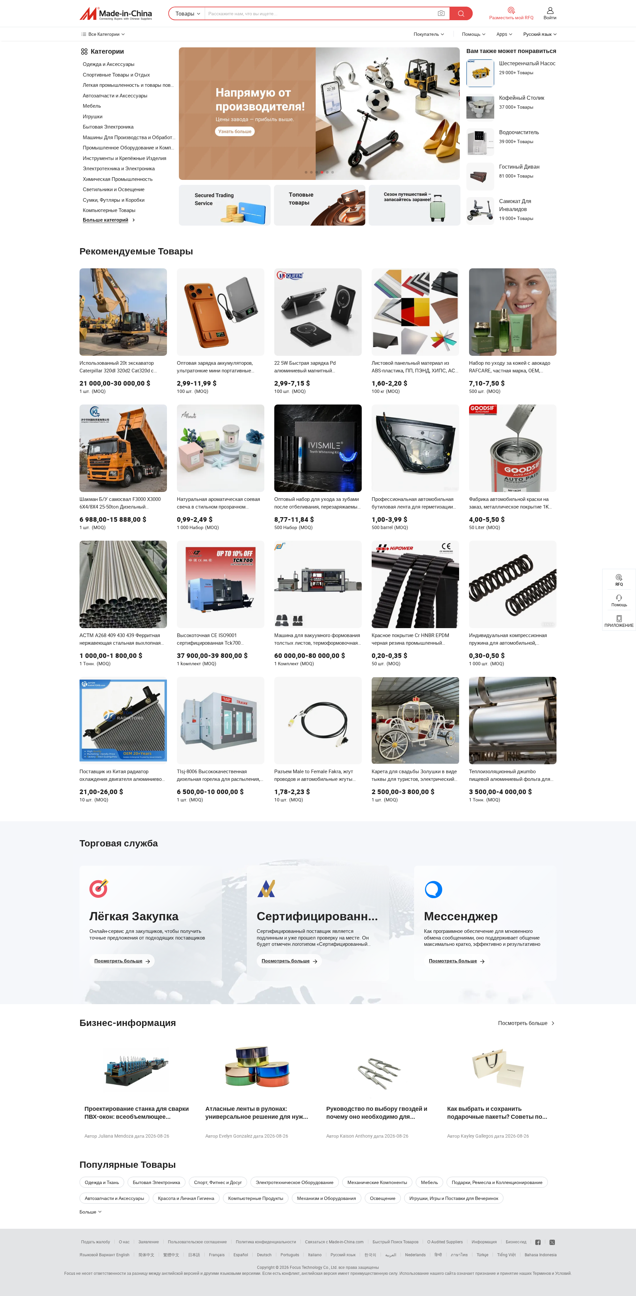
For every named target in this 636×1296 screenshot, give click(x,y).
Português (290, 1254)
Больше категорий (105, 220)
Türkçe (482, 1254)
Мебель (92, 105)
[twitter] (552, 1241)
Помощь (471, 34)
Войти (550, 17)
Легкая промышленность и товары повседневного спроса (129, 84)
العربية (390, 1254)
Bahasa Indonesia (541, 1254)
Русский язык (343, 1254)
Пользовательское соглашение (197, 1241)
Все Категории (104, 34)
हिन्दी (438, 1254)
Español (241, 1254)
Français (217, 1254)
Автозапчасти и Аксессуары (115, 95)
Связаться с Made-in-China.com (334, 1241)
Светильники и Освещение (113, 189)
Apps (502, 34)
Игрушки (92, 116)
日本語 (194, 1254)
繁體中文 (171, 1254)
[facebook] (538, 1241)
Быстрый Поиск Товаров (395, 1241)
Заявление (148, 1241)
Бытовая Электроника (108, 126)
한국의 (370, 1254)
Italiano (315, 1254)
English (123, 1254)
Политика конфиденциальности (266, 1241)
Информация (484, 1241)
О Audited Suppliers (445, 1241)
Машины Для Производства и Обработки (129, 137)
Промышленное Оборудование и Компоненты (129, 147)
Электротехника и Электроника (119, 168)
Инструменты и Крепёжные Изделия (124, 158)
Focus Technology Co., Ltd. (314, 1267)
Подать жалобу (95, 1241)
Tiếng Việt (506, 1254)
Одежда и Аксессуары (108, 64)
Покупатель (426, 34)
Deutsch (264, 1254)
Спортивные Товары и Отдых (116, 74)
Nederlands (415, 1254)
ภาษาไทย (459, 1254)
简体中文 (146, 1254)
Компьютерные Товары (109, 210)
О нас (124, 1241)
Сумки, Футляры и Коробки (113, 199)
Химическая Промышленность (118, 179)
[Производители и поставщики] (116, 14)
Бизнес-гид (516, 1241)
